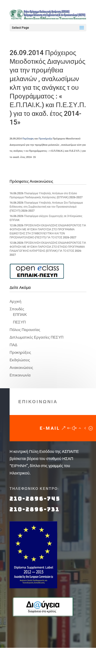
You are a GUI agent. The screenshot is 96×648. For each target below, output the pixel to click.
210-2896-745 (35, 498)
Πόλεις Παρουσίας (25, 329)
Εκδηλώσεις (20, 360)
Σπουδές (17, 309)
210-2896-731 (35, 509)
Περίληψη (28, 138)
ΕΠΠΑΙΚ (20, 314)
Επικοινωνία (20, 375)
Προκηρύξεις (20, 352)
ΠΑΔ (13, 345)
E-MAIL (50, 428)
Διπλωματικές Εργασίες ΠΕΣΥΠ (36, 337)
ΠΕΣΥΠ (19, 322)
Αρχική (15, 301)
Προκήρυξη (45, 138)
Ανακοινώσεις (21, 367)
